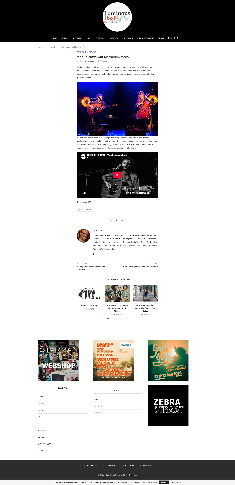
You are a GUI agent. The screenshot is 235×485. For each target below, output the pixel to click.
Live (88, 38)
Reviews (77, 38)
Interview (113, 38)
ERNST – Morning (89, 306)
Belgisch (128, 38)
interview (42, 430)
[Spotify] (177, 38)
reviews (41, 410)
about (40, 450)
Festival (100, 38)
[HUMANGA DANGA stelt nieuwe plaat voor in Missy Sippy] (117, 293)
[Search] (181, 38)
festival (41, 423)
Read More (176, 482)
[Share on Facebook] (116, 220)
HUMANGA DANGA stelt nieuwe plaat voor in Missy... (117, 308)
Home (54, 38)
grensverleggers (45, 443)
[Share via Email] (122, 220)
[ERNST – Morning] (89, 293)
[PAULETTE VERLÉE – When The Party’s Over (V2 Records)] (145, 293)
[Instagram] (174, 38)
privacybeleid (98, 406)
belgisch (41, 437)
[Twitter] (171, 38)
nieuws (64, 38)
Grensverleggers (145, 38)
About (161, 38)
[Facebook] (168, 38)
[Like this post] (113, 220)
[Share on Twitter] (119, 220)
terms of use (98, 413)
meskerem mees (84, 210)
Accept (164, 482)
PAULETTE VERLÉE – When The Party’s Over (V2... (145, 308)
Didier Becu (89, 61)
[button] (80, 302)
